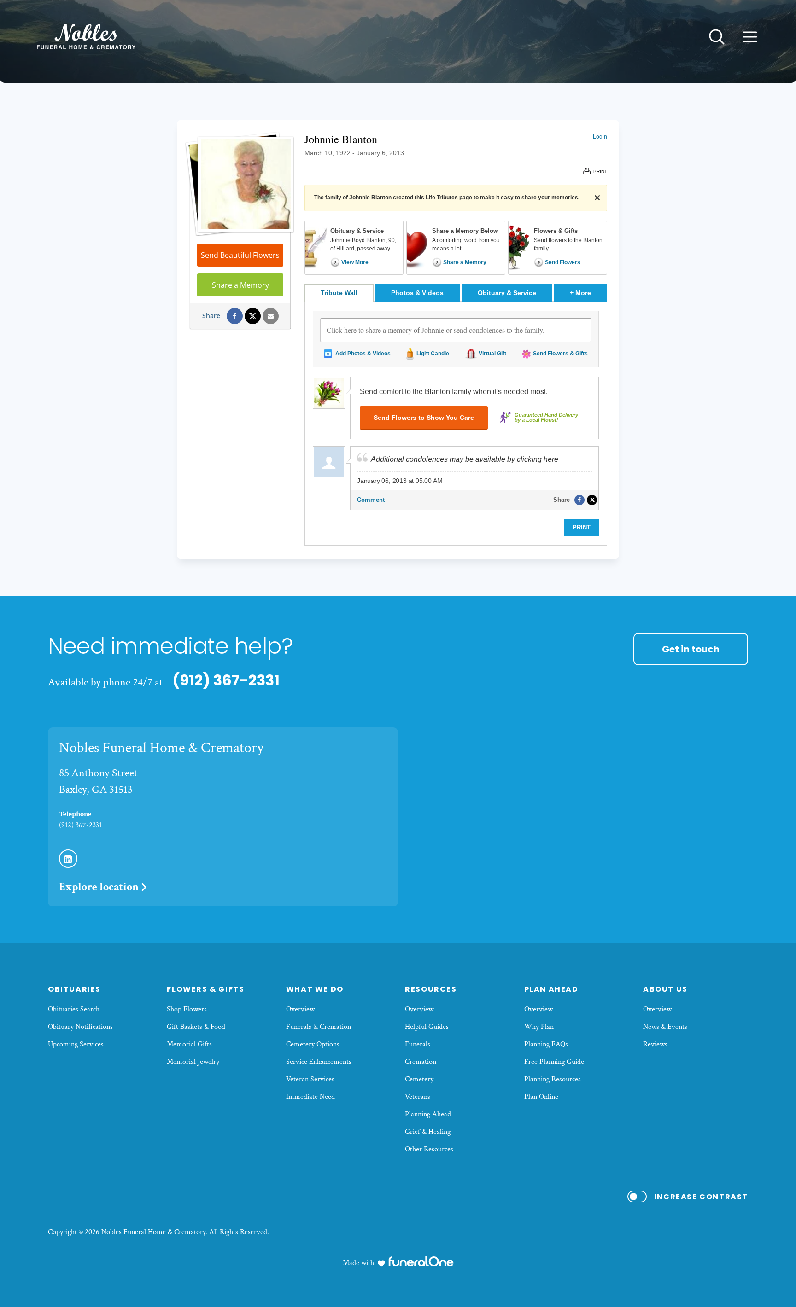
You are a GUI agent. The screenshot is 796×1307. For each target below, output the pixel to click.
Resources (431, 989)
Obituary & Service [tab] (507, 292)
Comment (371, 499)
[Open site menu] (750, 37)
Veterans (417, 1097)
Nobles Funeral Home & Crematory (161, 747)
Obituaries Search (74, 1009)
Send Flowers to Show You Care (424, 417)
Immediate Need (310, 1097)
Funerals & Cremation (318, 1027)
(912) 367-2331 (226, 680)
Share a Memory (240, 285)
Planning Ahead (428, 1114)
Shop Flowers (187, 1009)
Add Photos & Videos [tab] (363, 353)
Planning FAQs (546, 1044)
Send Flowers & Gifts (560, 353)
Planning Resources (552, 1079)
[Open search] (717, 37)
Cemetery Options (312, 1044)
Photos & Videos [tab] (417, 292)
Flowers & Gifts (205, 989)
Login (600, 137)
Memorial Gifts (189, 1044)
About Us (665, 989)
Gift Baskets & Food (196, 1027)
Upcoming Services (76, 1044)
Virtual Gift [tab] (492, 353)
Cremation (420, 1062)
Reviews (655, 1044)
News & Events (665, 1027)
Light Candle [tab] (432, 353)
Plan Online (541, 1097)
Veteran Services (310, 1079)
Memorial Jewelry (193, 1062)
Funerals (417, 1044)
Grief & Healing (428, 1132)
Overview (300, 1009)
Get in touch (691, 649)
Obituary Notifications (80, 1027)
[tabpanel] (456, 423)
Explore (99, 887)
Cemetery (419, 1079)
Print (582, 527)
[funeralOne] (421, 1261)
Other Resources (429, 1149)
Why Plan (539, 1027)
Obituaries (74, 989)
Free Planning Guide (554, 1062)
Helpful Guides (427, 1027)
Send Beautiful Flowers (240, 255)
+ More (588, 292)
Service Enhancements (318, 1062)
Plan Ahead (551, 989)
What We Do (315, 989)
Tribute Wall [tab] (339, 292)
